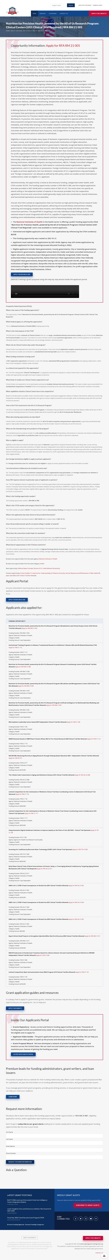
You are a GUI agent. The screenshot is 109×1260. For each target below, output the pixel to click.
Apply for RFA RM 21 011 (92, 936)
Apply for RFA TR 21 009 (80, 849)
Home (34, 13)
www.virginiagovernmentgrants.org (91, 1244)
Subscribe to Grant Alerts (87, 1205)
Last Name (9, 1139)
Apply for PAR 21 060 (42, 955)
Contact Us (64, 13)
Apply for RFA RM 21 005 (63, 45)
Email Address (10, 1146)
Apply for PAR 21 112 (15, 647)
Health (13, 31)
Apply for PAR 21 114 (93, 739)
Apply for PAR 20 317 (15, 758)
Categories (52, 13)
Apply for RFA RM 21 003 (26, 686)
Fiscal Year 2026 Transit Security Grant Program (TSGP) (25, 1218)
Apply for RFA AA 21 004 (76, 902)
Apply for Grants (98, 13)
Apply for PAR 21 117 (31, 813)
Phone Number (11, 1153)
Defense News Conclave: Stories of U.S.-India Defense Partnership (39, 568)
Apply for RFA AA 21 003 (76, 919)
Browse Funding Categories (34, 1224)
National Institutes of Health (26, 31)
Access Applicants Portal (23, 1054)
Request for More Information (20, 1162)
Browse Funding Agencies (15, 1224)
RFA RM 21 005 (42, 31)
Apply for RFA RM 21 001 (54, 705)
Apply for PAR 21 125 (82, 972)
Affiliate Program (85, 5)
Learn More (13, 1096)
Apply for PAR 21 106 (73, 722)
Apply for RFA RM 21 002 (29, 628)
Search (71, 5)
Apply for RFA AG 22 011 (44, 869)
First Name (9, 1132)
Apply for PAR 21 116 (22, 794)
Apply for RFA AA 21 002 (76, 885)
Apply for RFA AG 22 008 (82, 775)
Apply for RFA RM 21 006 (23, 667)
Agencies (43, 13)
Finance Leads (97, 5)
